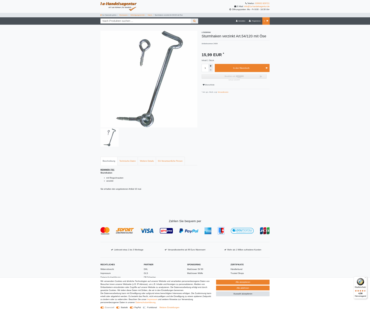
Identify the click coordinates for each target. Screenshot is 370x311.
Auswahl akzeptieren (242, 294)
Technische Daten (127, 161)
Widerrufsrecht (107, 269)
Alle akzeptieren (243, 282)
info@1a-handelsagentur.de (257, 6)
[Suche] (194, 21)
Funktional (152, 307)
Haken (149, 15)
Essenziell (109, 307)
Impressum (105, 273)
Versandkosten (222, 92)
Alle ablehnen (243, 288)
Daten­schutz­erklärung (145, 302)
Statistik (124, 307)
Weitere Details (147, 161)
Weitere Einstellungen (169, 307)
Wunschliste (209, 85)
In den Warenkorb (241, 68)
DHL (146, 269)
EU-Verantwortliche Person (170, 161)
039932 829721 (262, 3)
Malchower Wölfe (195, 273)
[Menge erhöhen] (211, 66)
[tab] (108, 161)
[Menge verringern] (211, 70)
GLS (146, 273)
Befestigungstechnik (137, 15)
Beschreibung (109, 161)
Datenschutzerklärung (110, 277)
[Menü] (365, 278)
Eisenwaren (123, 15)
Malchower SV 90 (195, 269)
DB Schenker (150, 277)
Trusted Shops (237, 273)
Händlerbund (236, 269)
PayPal (137, 307)
